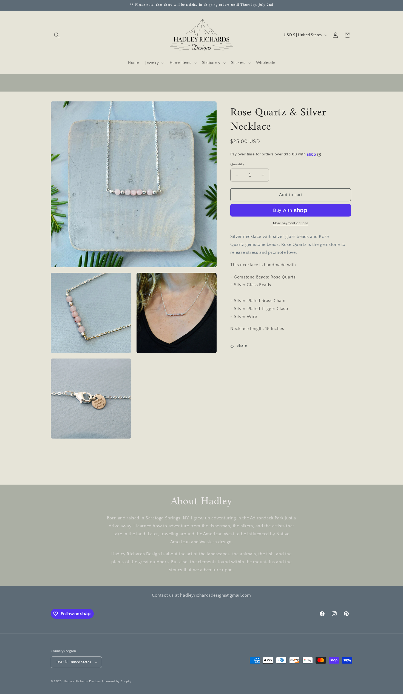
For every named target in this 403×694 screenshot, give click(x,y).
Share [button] (242, 345)
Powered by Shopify (117, 681)
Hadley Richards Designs (82, 681)
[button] (57, 35)
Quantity (237, 164)
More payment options (290, 223)
